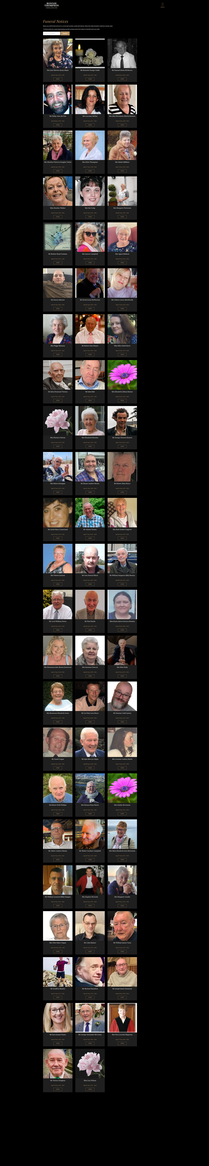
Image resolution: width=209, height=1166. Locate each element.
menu (163, 7)
